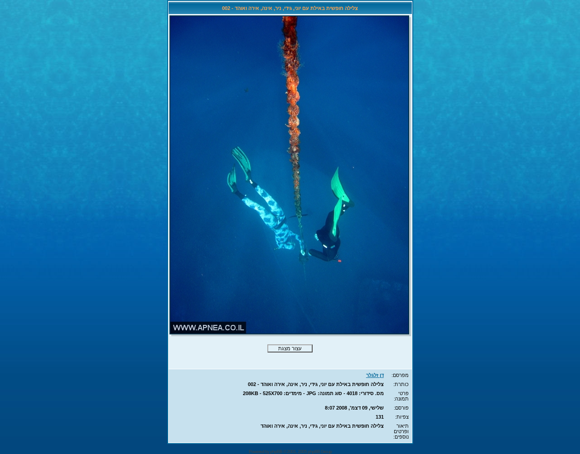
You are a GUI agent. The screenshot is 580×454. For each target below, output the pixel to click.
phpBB (276, 451)
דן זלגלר (375, 375)
